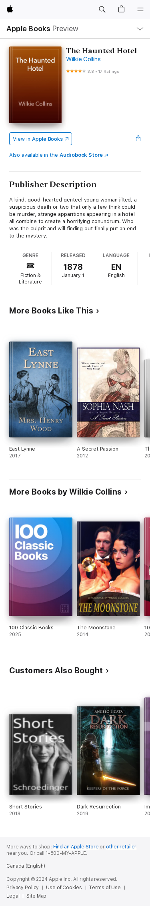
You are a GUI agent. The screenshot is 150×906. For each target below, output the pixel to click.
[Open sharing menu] (138, 139)
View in (38, 139)
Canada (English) (25, 866)
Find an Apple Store (76, 847)
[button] (102, 9)
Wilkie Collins (83, 59)
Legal (12, 896)
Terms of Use (105, 887)
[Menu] (140, 9)
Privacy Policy (22, 887)
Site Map (36, 896)
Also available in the (56, 155)
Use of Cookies (64, 887)
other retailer (121, 847)
